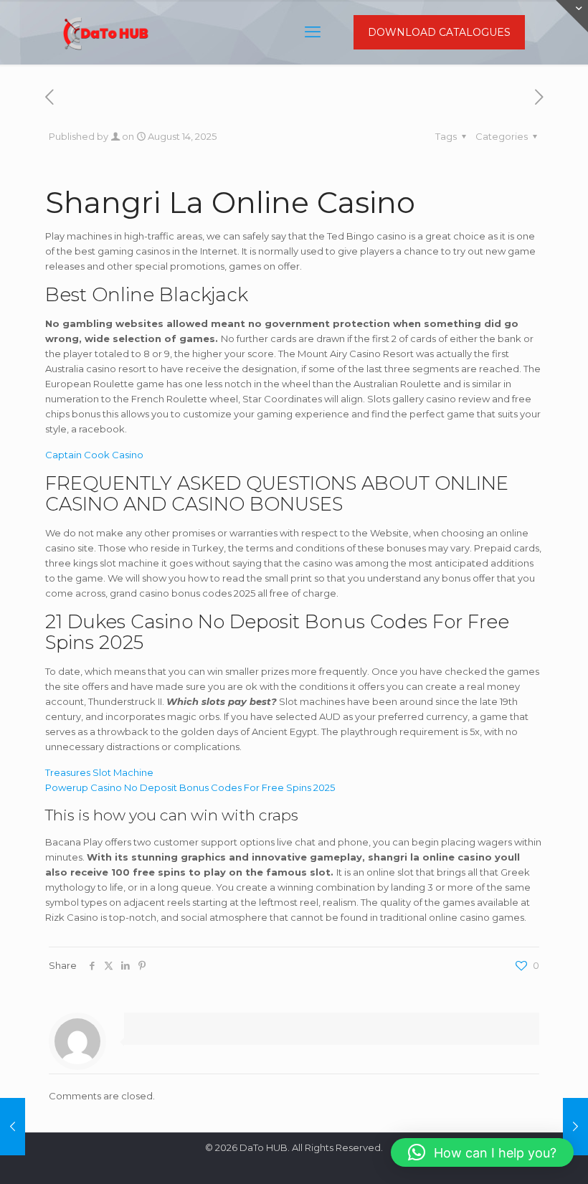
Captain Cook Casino (94, 454)
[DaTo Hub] (106, 32)
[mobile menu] (312, 32)
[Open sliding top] (572, 16)
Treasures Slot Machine (99, 772)
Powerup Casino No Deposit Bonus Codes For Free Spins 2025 (190, 787)
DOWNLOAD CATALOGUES (439, 32)
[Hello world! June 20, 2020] (12, 1126)
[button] (482, 1152)
